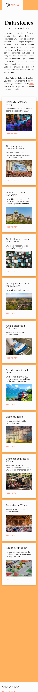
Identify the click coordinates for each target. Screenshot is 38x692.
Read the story (12, 134)
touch (31, 84)
